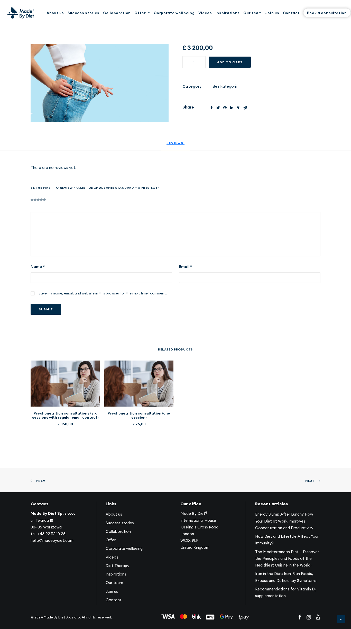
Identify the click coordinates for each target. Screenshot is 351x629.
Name (38, 266)
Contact (291, 13)
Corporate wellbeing (174, 13)
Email (185, 266)
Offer (140, 13)
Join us (272, 13)
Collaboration (117, 13)
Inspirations (228, 13)
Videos (205, 13)
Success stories (84, 13)
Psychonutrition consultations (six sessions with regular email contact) (65, 415)
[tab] (175, 145)
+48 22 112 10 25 (52, 533)
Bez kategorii (225, 86)
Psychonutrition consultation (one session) (139, 415)
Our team (252, 13)
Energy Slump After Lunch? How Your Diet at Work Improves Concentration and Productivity (284, 521)
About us (55, 13)
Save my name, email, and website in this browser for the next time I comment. (103, 293)
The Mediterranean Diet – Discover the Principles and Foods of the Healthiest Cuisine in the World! (287, 558)
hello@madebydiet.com (52, 540)
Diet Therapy (117, 565)
